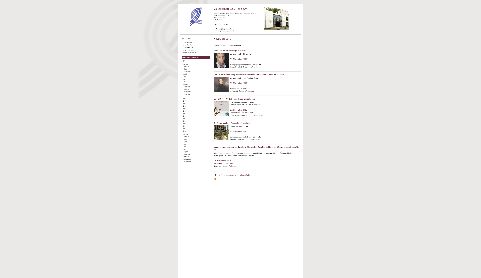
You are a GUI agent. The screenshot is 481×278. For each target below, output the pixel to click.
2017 (184, 118)
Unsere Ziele (187, 42)
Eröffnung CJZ (188, 72)
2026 (184, 61)
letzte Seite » (246, 175)
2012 (184, 131)
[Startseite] (191, 26)
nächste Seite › (231, 175)
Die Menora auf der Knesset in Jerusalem (232, 123)
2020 (184, 111)
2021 (184, 108)
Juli (185, 82)
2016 (184, 121)
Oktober (186, 89)
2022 (184, 106)
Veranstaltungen (190, 57)
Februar (186, 66)
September (187, 87)
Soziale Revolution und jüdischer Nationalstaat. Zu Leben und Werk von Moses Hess (250, 75)
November (187, 92)
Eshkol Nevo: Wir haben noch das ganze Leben (234, 99)
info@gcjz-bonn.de (225, 29)
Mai (185, 77)
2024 (184, 101)
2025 (184, 98)
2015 (184, 123)
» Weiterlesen (255, 67)
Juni (185, 79)
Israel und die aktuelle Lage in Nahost (230, 50)
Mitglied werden (188, 50)
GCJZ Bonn (186, 39)
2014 (184, 126)
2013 (184, 128)
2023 (184, 103)
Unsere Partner (188, 47)
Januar (186, 64)
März (185, 69)
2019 (184, 113)
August (186, 84)
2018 (184, 116)
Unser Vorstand (188, 45)
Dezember (187, 94)
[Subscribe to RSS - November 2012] (257, 179)
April (185, 74)
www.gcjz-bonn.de (228, 31)
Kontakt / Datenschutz (190, 52)
